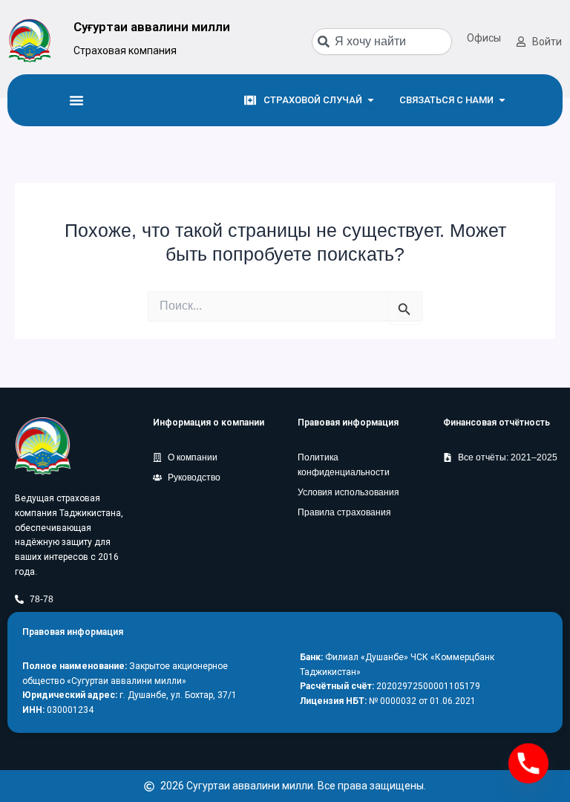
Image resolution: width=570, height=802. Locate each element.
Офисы (484, 38)
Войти (547, 42)
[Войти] (521, 41)
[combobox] (382, 41)
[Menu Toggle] (76, 100)
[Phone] (528, 763)
